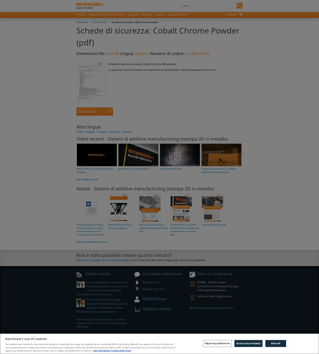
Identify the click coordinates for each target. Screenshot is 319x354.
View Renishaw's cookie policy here (112, 350)
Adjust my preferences (217, 343)
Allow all (275, 343)
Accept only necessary (248, 343)
